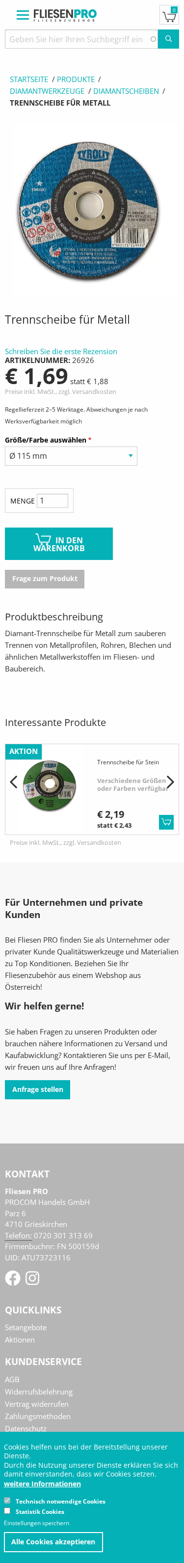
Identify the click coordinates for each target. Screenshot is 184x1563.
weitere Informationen (42, 1483)
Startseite (29, 79)
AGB (12, 1379)
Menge (22, 500)
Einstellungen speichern (36, 1523)
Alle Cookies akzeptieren (53, 1541)
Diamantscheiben (126, 91)
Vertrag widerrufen (37, 1404)
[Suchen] (168, 39)
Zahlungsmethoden (38, 1416)
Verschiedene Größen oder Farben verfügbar (133, 784)
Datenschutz (26, 1428)
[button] (13, 782)
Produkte (76, 79)
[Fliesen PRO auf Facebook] (14, 1281)
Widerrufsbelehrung (39, 1391)
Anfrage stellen (37, 1089)
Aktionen (20, 1339)
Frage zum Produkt (45, 578)
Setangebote (26, 1327)
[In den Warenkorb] (166, 822)
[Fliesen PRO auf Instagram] (32, 1281)
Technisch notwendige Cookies (60, 1501)
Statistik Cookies (40, 1511)
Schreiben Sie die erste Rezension (61, 351)
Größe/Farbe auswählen (45, 440)
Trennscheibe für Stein (128, 762)
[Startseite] (65, 14)
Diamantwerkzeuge (47, 91)
